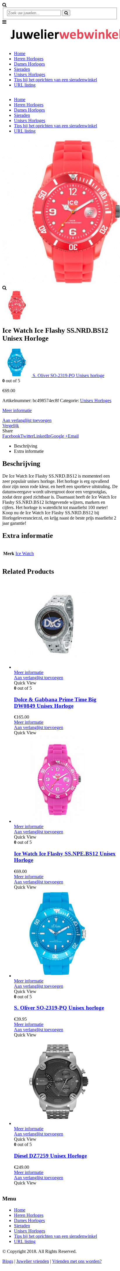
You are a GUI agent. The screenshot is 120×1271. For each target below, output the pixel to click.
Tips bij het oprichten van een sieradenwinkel (55, 79)
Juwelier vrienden (32, 1261)
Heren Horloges (28, 58)
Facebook (11, 436)
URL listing (25, 84)
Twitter (26, 436)
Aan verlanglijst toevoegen (27, 420)
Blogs (7, 1261)
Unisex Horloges (29, 74)
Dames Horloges (29, 63)
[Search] (66, 13)
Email (73, 436)
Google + (59, 436)
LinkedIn (41, 436)
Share (7, 430)
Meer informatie (17, 410)
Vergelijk (10, 425)
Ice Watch (24, 553)
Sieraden (22, 69)
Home (19, 53)
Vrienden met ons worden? (77, 1261)
